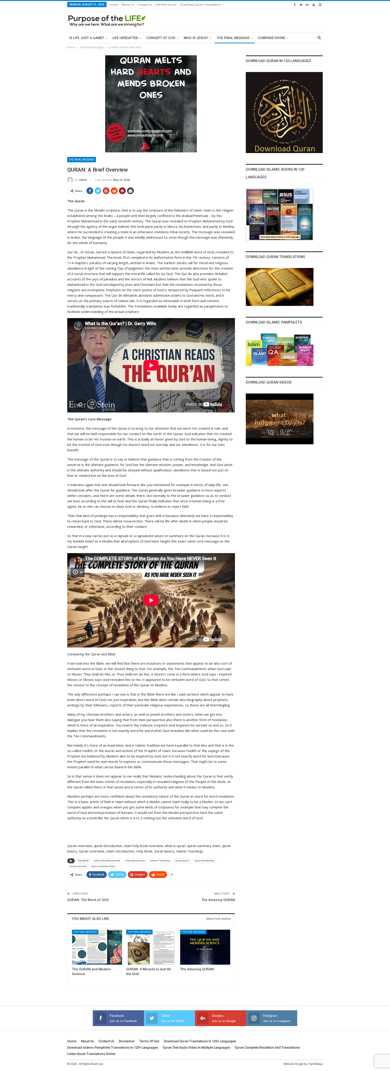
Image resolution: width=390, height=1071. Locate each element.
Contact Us (144, 4)
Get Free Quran (165, 4)
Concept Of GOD (160, 38)
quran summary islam (103, 866)
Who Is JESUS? (196, 38)
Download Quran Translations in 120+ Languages (200, 1041)
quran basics (182, 860)
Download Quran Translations (200, 4)
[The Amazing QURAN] (205, 947)
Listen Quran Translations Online (91, 1054)
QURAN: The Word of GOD (88, 900)
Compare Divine (271, 38)
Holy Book (83, 860)
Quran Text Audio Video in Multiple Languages (196, 1047)
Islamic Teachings (160, 860)
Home (114, 4)
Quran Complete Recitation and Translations (267, 1047)
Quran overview (78, 866)
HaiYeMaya (316, 1064)
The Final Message (233, 38)
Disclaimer (127, 1041)
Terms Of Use (149, 1041)
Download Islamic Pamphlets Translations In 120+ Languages (112, 1047)
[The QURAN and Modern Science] (97, 947)
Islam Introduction (135, 860)
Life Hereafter (125, 38)
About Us (127, 4)
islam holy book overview (107, 860)
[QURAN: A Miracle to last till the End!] (151, 947)
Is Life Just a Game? (86, 38)
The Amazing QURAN (218, 900)
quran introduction (204, 860)
